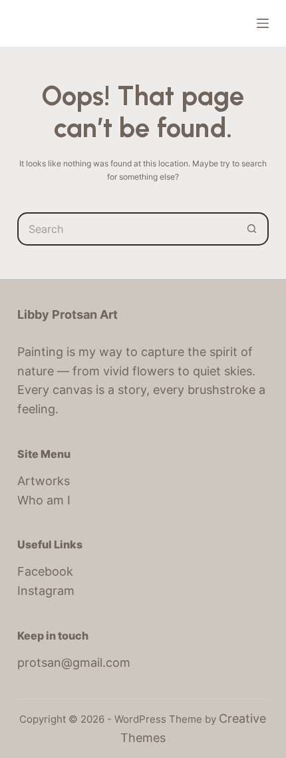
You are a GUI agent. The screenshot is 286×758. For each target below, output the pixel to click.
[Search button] (252, 229)
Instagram (45, 591)
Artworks (43, 481)
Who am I (44, 500)
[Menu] (263, 23)
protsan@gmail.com (73, 662)
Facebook (45, 571)
